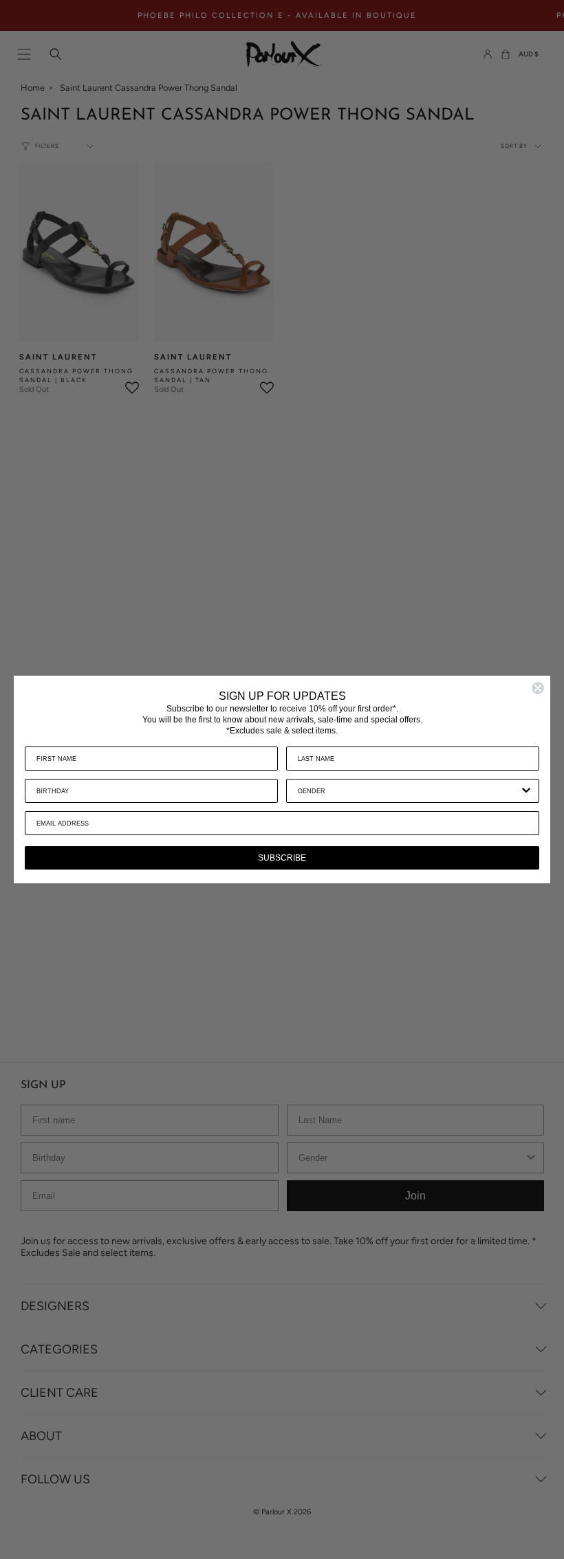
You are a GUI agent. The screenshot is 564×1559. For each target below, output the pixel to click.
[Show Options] (526, 791)
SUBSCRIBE (282, 858)
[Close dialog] (538, 688)
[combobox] (408, 791)
